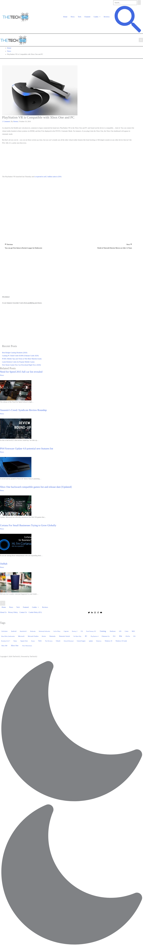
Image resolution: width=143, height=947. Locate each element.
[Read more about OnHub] (15, 582)
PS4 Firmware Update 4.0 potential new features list (26, 448)
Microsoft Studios (33, 636)
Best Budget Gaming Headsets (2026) (14, 352)
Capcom (66, 631)
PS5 (134, 636)
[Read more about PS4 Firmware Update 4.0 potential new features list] (15, 467)
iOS (120, 631)
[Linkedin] (92, 612)
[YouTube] (101, 612)
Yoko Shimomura (27, 645)
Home (65, 17)
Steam (33, 641)
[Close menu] (2, 603)
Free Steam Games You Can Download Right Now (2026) (21, 365)
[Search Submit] (139, 2)
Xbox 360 (4, 645)
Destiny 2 (74, 631)
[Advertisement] (68, 160)
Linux (126, 631)
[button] (99, 17)
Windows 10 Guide (121, 641)
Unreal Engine (81, 641)
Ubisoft (58, 641)
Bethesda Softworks (44, 631)
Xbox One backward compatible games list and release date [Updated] (36, 487)
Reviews (107, 17)
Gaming (103, 631)
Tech (79, 17)
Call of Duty (56, 631)
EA (82, 631)
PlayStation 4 (94, 636)
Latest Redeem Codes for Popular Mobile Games (18, 362)
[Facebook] (98, 612)
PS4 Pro (128, 636)
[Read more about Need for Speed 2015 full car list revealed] (15, 390)
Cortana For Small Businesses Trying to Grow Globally (28, 525)
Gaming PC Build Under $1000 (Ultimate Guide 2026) (20, 356)
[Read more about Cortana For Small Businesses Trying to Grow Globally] (15, 544)
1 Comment (6, 121)
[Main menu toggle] (141, 40)
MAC (133, 631)
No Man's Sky (77, 636)
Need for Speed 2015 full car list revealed (21, 371)
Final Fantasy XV (91, 631)
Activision (4, 631)
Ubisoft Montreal (68, 641)
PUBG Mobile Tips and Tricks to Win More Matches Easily (22, 359)
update (91, 641)
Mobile (44, 636)
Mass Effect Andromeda (8, 636)
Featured (87, 17)
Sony (15, 641)
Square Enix (24, 641)
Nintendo (52, 636)
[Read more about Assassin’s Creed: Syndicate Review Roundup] (15, 428)
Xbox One (14, 646)
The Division (48, 641)
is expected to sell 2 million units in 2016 (47, 176)
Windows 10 (108, 641)
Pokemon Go (106, 636)
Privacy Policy (13, 612)
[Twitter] (89, 612)
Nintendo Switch (64, 636)
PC (86, 636)
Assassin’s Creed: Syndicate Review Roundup (23, 410)
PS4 (120, 636)
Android (13, 631)
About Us (3, 612)
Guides (96, 17)
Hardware (113, 631)
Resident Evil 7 (5, 641)
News (73, 17)
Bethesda (32, 631)
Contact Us (23, 612)
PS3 (114, 636)
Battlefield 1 (23, 631)
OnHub (3, 563)
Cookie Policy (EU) (35, 612)
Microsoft (21, 636)
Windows (98, 641)
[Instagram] (95, 612)
